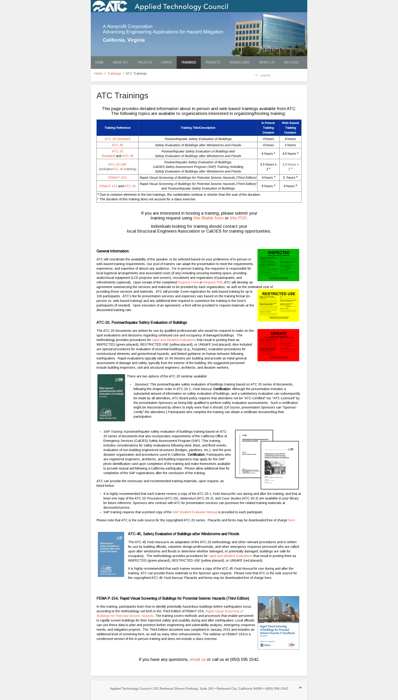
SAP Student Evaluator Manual (195, 512)
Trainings (188, 62)
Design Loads (240, 62)
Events (166, 62)
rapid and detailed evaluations (174, 340)
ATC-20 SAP (117, 164)
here (291, 520)
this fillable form (208, 218)
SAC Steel (291, 62)
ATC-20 (130, 186)
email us (198, 659)
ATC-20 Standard (117, 139)
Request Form (188, 282)
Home (99, 62)
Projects (145, 62)
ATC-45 (117, 145)
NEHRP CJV (267, 62)
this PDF (238, 218)
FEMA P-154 (117, 177)
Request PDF (212, 282)
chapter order (162, 389)
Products (212, 62)
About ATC (121, 62)
